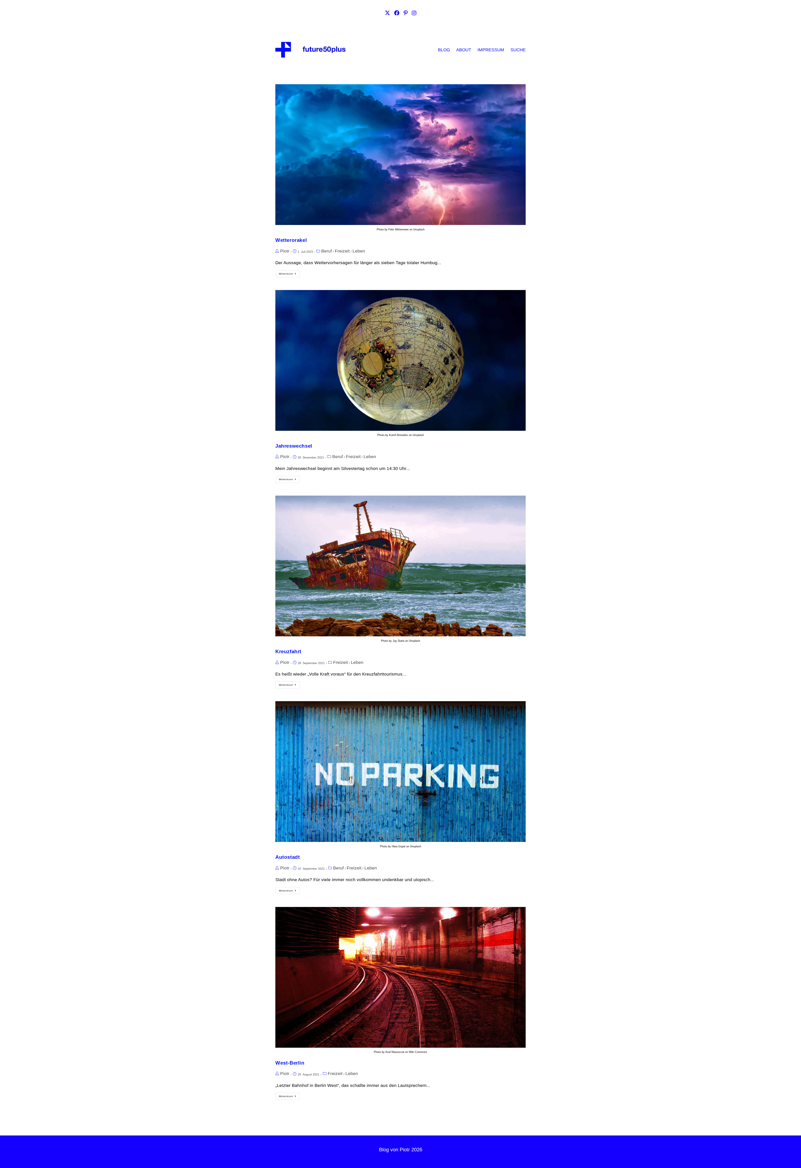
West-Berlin (290, 1063)
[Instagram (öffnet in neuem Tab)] (414, 13)
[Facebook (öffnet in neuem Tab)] (397, 13)
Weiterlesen (289, 272)
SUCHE (518, 49)
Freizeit (342, 251)
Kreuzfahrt (288, 651)
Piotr (284, 251)
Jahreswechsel (293, 446)
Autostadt (287, 857)
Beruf (326, 251)
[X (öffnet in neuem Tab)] (387, 13)
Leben (359, 251)
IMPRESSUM (490, 49)
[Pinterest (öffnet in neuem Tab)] (406, 13)
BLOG (444, 49)
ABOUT (463, 49)
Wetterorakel (291, 240)
